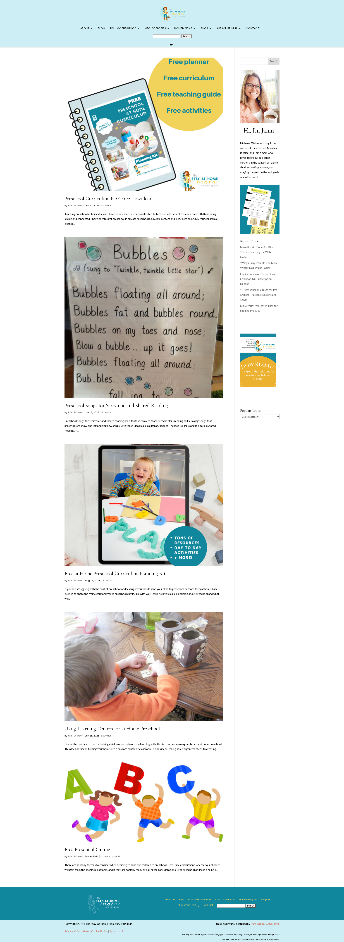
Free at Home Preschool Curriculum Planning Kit (114, 574)
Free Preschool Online (87, 849)
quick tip (116, 856)
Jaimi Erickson (75, 205)
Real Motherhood (123, 28)
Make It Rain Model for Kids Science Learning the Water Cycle (256, 251)
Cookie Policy (99, 931)
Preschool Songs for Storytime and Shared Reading (116, 405)
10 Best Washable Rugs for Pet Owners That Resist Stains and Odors (258, 294)
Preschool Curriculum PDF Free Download (108, 199)
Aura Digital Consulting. (265, 923)
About (85, 28)
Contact (253, 28)
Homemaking (183, 28)
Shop (204, 28)
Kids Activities (155, 28)
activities (106, 205)
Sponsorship (117, 931)
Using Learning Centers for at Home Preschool (112, 729)
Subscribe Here (227, 28)
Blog (101, 28)
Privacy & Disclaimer (76, 931)
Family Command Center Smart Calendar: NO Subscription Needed (258, 278)
